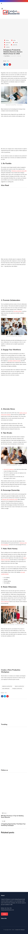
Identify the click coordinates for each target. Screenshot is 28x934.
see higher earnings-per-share (14, 360)
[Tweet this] (7, 64)
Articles (3, 809)
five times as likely (18, 311)
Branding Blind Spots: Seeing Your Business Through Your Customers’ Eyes (19, 747)
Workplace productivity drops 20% (19, 170)
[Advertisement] (14, 133)
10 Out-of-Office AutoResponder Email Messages (20, 204)
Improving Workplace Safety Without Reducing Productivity (12, 847)
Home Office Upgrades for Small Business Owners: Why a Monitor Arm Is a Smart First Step (7, 748)
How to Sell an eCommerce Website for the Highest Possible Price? (20, 222)
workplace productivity (17, 688)
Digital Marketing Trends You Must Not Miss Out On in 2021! (20, 254)
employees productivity (7, 686)
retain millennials (5, 688)
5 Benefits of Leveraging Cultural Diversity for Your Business (12, 865)
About (4, 914)
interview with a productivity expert (9, 499)
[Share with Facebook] (4, 64)
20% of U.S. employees (9, 469)
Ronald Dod (4, 850)
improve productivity (19, 686)
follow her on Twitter (5, 804)
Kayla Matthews (6, 795)
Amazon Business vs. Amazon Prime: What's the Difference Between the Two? (20, 241)
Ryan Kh (3, 867)
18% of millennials (5, 601)
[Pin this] (10, 64)
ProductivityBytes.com (5, 806)
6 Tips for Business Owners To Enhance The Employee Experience (13, 884)
